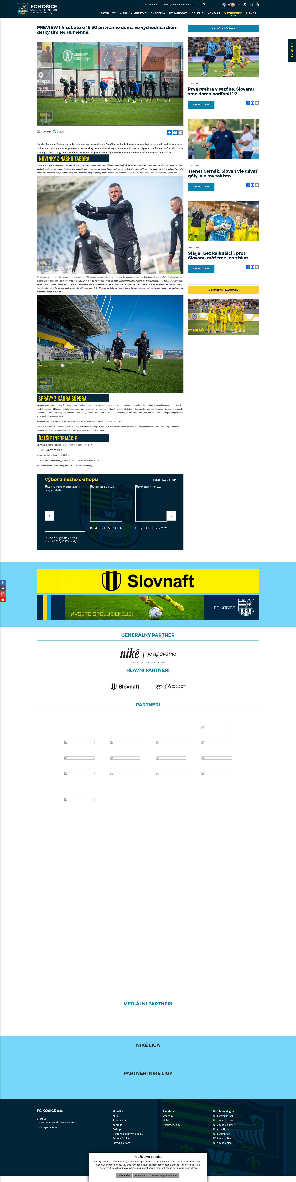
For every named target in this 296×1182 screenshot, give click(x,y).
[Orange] (173, 1082)
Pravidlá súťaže (121, 1141)
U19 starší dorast (223, 1115)
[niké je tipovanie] (127, 1082)
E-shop (117, 1128)
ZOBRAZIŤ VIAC (201, 104)
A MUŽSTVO (139, 13)
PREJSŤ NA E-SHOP (164, 480)
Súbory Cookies (122, 1137)
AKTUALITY (108, 13)
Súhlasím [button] (124, 1175)
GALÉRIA (198, 13)
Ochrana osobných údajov (128, 1133)
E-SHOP (292, 50)
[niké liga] (122, 1054)
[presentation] (49, 516)
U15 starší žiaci (221, 1128)
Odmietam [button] (140, 1175)
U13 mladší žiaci (222, 1137)
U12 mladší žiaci (222, 1141)
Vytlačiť (60, 132)
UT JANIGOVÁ (178, 13)
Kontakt (117, 1123)
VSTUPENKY (233, 14)
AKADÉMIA (158, 13)
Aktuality (118, 1110)
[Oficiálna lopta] (178, 1054)
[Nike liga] (229, 5)
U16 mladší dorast (223, 1123)
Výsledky (168, 1115)
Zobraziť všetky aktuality (223, 290)
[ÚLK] (224, 5)
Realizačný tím (171, 1123)
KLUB (123, 13)
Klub (115, 1115)
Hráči (166, 1119)
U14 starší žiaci (221, 1133)
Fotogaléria (119, 1119)
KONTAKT (214, 13)
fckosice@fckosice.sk (47, 1126)
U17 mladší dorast (223, 1119)
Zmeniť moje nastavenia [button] (164, 1175)
